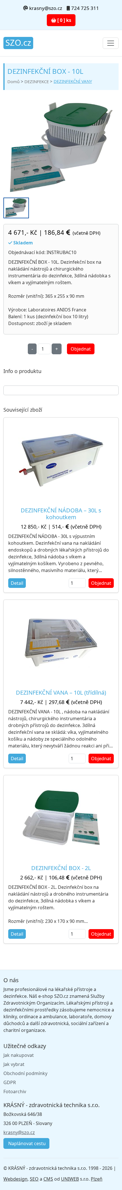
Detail (17, 583)
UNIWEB (70, 1179)
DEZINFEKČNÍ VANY (73, 81)
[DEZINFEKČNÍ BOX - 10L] (61, 147)
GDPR (9, 1082)
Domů (13, 81)
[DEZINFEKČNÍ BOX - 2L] (61, 817)
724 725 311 (85, 8)
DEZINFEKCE (36, 81)
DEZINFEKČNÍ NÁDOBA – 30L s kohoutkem (61, 513)
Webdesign (15, 1179)
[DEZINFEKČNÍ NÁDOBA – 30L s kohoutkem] (61, 460)
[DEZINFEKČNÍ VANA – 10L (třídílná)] (61, 642)
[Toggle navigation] (111, 43)
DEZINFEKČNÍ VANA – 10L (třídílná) (61, 692)
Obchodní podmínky (25, 1073)
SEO (34, 1179)
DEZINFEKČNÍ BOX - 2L (61, 868)
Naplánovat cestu (26, 1143)
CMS (48, 1179)
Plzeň (96, 1179)
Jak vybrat (13, 1064)
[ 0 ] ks (63, 20)
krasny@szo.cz (45, 8)
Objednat (81, 349)
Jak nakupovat (18, 1055)
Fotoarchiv (14, 1091)
